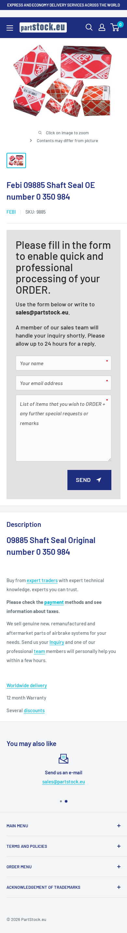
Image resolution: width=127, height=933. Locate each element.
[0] (115, 27)
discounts (34, 710)
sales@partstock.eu (42, 312)
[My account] (102, 27)
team (39, 651)
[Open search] (89, 27)
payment (54, 602)
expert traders (42, 580)
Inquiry (56, 642)
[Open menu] (10, 28)
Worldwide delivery (27, 685)
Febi (11, 212)
